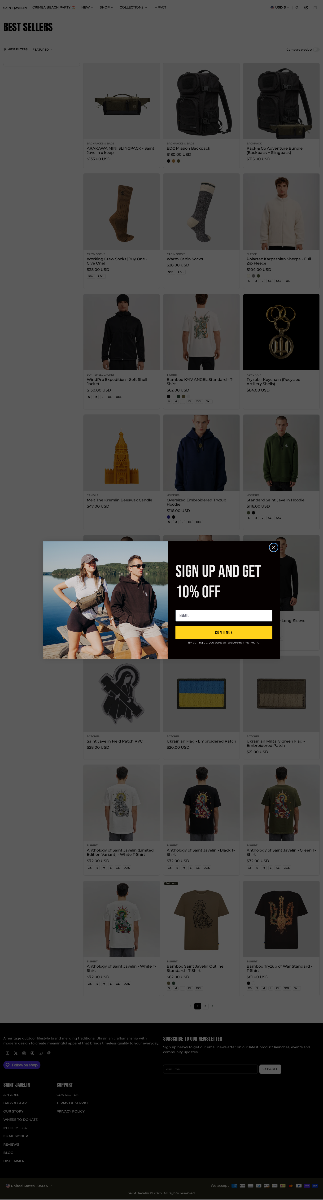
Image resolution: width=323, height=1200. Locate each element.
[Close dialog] (274, 547)
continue (224, 632)
